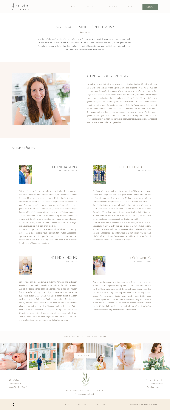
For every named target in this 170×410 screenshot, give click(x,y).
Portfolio (112, 6)
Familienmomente (155, 387)
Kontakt (150, 7)
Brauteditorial (157, 383)
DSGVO (67, 405)
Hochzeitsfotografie (154, 380)
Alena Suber (85, 355)
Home (73, 6)
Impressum (84, 405)
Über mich (91, 6)
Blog (130, 6)
